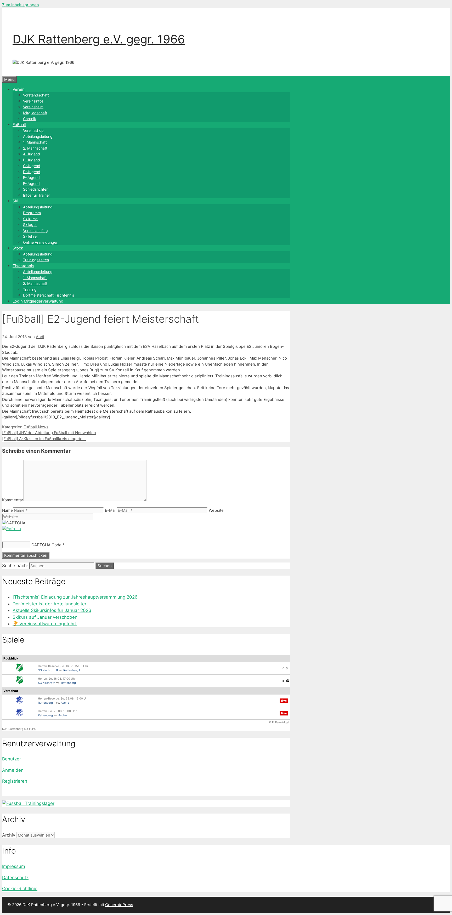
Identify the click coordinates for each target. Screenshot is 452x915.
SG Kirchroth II (48, 670)
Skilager (30, 224)
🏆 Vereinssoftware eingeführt (45, 623)
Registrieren (14, 781)
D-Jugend (31, 171)
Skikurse (30, 219)
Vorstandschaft (36, 95)
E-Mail (111, 510)
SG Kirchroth (46, 683)
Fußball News (36, 426)
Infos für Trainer (36, 195)
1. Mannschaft (35, 142)
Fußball (19, 124)
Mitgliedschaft (35, 113)
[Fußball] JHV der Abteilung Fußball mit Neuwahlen (49, 432)
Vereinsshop (33, 130)
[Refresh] (11, 528)
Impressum (13, 866)
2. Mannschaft (35, 148)
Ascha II (66, 702)
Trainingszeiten (36, 260)
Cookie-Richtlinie (19, 888)
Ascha (62, 715)
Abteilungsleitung (38, 136)
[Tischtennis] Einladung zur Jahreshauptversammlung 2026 (75, 597)
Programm (32, 213)
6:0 (285, 668)
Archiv (8, 835)
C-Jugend (31, 165)
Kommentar (12, 499)
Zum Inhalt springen (20, 4)
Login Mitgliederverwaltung (38, 301)
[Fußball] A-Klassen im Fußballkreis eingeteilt (44, 438)
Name (7, 510)
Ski (15, 200)
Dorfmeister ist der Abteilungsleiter (49, 603)
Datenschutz (15, 877)
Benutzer (11, 758)
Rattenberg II (72, 670)
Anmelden (13, 770)
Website (216, 510)
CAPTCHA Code (46, 544)
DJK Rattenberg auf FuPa (19, 729)
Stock (18, 248)
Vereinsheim (33, 107)
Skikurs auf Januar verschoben (45, 617)
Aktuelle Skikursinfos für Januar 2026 (52, 610)
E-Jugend (31, 177)
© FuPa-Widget (279, 722)
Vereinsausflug (35, 230)
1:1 (282, 681)
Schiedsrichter (35, 189)
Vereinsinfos (33, 101)
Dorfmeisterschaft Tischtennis (48, 295)
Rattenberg (68, 683)
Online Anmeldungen (40, 242)
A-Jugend (31, 154)
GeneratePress (119, 904)
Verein (19, 89)
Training (30, 289)
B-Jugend (31, 160)
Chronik (29, 118)
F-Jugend (31, 183)
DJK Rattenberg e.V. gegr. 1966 (99, 39)
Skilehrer (30, 236)
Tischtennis (23, 265)
